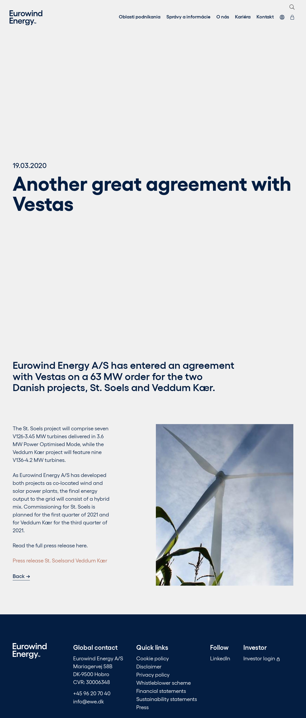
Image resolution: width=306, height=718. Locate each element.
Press (142, 707)
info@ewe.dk (88, 701)
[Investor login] (292, 16)
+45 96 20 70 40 (91, 693)
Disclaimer (149, 666)
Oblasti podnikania (139, 16)
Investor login (259, 658)
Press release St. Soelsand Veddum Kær (60, 560)
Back (19, 576)
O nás (222, 16)
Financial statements (161, 691)
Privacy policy (152, 674)
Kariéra (243, 16)
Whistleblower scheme (163, 682)
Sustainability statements (166, 699)
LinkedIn (220, 658)
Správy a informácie (188, 16)
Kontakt (265, 16)
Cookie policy (152, 658)
